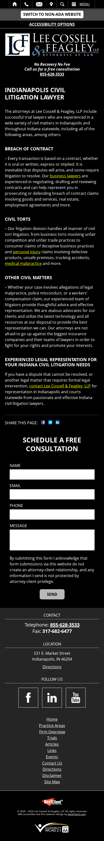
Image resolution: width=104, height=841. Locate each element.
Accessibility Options (52, 24)
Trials (52, 738)
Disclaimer (52, 775)
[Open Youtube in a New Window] (76, 698)
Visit (51, 4)
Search (62, 4)
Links (52, 750)
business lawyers (65, 176)
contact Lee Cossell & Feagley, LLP (60, 386)
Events (52, 756)
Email (39, 4)
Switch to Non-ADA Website (52, 14)
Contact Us (52, 763)
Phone (16, 505)
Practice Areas (52, 725)
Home (15, 4)
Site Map (52, 781)
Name (15, 465)
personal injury (26, 251)
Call (26, 4)
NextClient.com (77, 814)
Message (18, 525)
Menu (84, 4)
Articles (52, 744)
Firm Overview (52, 732)
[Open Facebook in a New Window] (28, 698)
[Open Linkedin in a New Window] (52, 698)
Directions (52, 667)
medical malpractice (23, 263)
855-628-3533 (52, 74)
